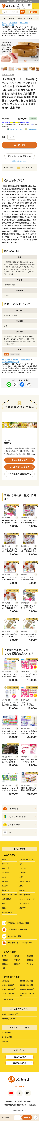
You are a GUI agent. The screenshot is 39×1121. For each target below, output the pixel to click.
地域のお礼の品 (25, 895)
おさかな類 (5, 872)
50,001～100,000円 (8, 989)
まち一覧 (30, 18)
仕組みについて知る (16, 129)
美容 (3, 903)
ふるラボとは (6, 1032)
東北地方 (15, 360)
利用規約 (8, 1101)
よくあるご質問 (7, 1037)
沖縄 (3, 968)
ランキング (12, 18)
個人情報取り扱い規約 (23, 1101)
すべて (4, 859)
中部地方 (17, 960)
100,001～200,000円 (27, 989)
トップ (4, 18)
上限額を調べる (32, 129)
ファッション (24, 903)
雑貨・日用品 (24, 23)
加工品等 (5, 886)
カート (29, 8)
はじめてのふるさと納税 (10, 1014)
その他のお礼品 (7, 912)
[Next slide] (37, 18)
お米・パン (5, 864)
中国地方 (5, 964)
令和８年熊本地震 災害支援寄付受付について (19, 1)
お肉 (21, 864)
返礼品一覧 (21, 18)
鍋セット (23, 890)
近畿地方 (30, 960)
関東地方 (5, 960)
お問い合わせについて (19, 161)
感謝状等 (23, 908)
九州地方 (30, 964)
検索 (22, 12)
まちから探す (6, 360)
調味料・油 (5, 890)
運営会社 (32, 1105)
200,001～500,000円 (9, 993)
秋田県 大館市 (8, 75)
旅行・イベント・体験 (9, 895)
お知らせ (5, 1041)
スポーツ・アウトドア (27, 899)
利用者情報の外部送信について (15, 1105)
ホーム (4, 23)
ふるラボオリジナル (26, 859)
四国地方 (17, 964)
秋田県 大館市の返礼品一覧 (10, 362)
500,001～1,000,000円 (27, 994)
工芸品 (4, 908)
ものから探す (13, 23)
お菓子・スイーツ (26, 881)
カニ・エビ (23, 868)
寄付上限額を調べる (8, 1019)
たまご (4, 877)
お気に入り (23, 8)
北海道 (16, 956)
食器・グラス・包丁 (8, 25)
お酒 (21, 877)
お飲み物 (5, 881)
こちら (31, 124)
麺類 (21, 886)
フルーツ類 (5, 868)
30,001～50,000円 (26, 985)
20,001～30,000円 (8, 985)
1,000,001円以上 (7, 999)
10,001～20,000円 (26, 981)
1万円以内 (5, 981)
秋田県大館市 (25, 360)
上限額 (18, 8)
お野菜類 (23, 872)
